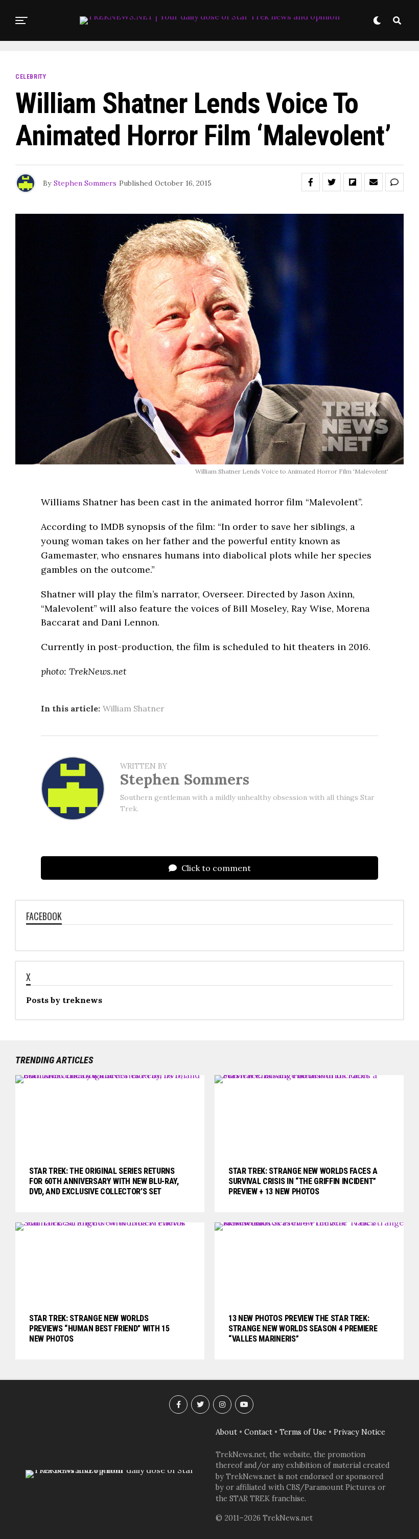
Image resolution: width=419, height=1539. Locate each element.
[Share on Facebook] (310, 182)
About (226, 1432)
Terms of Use (303, 1432)
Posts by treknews (64, 1000)
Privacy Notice (359, 1432)
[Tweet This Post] (331, 182)
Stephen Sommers (85, 183)
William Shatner (134, 708)
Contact (258, 1432)
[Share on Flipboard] (352, 182)
